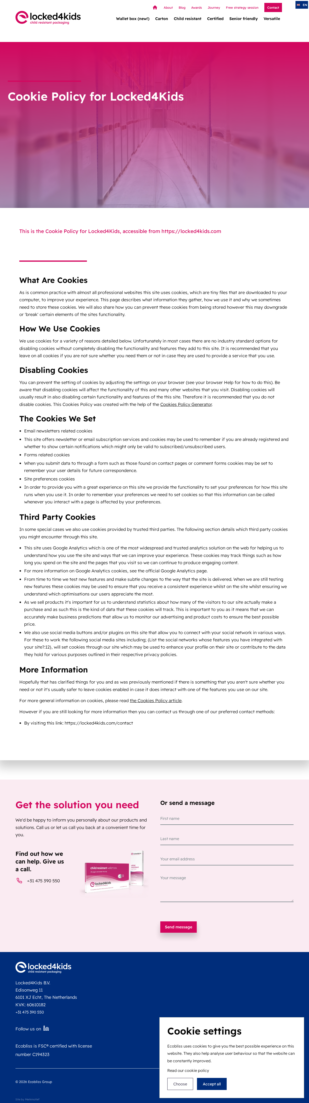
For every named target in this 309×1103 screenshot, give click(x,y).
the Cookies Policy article (156, 700)
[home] (48, 17)
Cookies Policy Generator (186, 404)
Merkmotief (32, 1099)
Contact (273, 7)
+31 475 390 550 (43, 880)
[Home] (154, 7)
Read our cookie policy (188, 1070)
